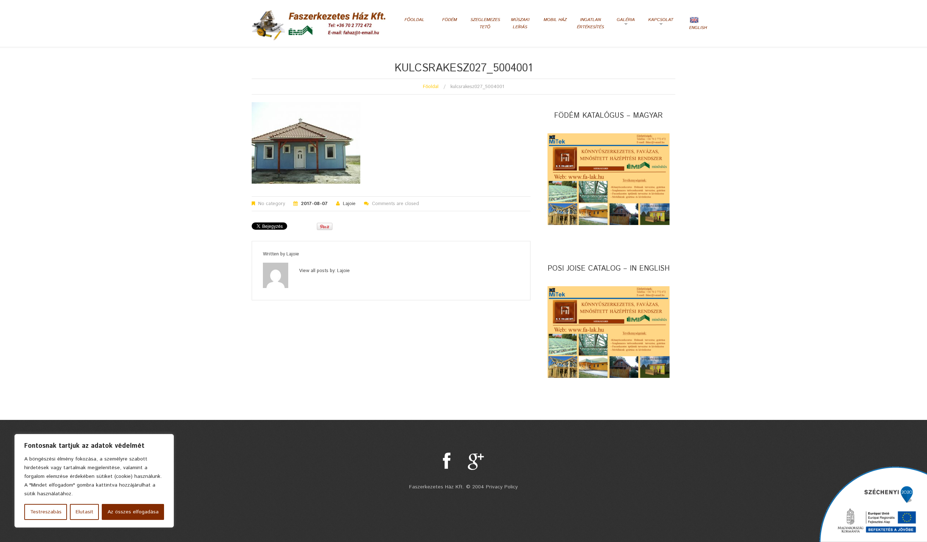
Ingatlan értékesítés (590, 23)
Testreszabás (46, 512)
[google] (476, 461)
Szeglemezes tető (484, 23)
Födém (449, 20)
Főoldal (414, 20)
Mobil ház (555, 20)
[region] (94, 481)
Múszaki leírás (520, 23)
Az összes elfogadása (133, 512)
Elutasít (84, 512)
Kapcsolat (659, 22)
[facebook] (446, 461)
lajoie (349, 203)
